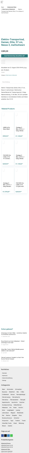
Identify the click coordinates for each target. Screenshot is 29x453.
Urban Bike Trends (7, 423)
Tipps (11, 420)
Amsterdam (10, 389)
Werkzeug (21, 423)
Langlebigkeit (10, 410)
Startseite (4, 373)
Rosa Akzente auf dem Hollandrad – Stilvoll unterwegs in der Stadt (12, 341)
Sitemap (4, 380)
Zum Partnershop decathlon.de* (14, 56)
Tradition (17, 420)
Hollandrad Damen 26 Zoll (7, 445)
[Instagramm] (8, 435)
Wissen (4, 425)
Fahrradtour (5, 399)
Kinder (15, 407)
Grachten (21, 402)
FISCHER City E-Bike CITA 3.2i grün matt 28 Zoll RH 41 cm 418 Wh (20, 186)
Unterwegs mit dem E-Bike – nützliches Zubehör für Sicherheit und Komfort (14, 333)
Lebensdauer (5, 412)
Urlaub (15, 423)
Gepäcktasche (6, 402)
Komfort (21, 407)
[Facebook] (2, 435)
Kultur (3, 410)
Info (11, 407)
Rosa (20, 415)
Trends (24, 420)
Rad (3, 415)
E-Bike (22, 392)
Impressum (4, 375)
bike (18, 392)
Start (2, 7)
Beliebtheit (12, 392)
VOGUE (3, 72)
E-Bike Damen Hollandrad (8, 9)
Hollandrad (5, 407)
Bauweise (4, 392)
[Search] (26, 2)
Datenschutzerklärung (7, 378)
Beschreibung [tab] (6, 82)
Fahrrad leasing (6, 397)
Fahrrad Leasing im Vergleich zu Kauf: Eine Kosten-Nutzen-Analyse (12, 358)
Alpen (3, 389)
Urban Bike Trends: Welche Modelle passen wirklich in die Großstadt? (12, 350)
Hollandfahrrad (17, 405)
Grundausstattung (7, 405)
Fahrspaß (22, 399)
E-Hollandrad (5, 394)
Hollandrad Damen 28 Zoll (7, 447)
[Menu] (2, 2)
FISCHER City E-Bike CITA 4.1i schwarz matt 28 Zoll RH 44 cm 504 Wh (7, 159)
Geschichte (15, 402)
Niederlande (20, 412)
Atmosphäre (18, 389)
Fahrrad (13, 394)
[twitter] (5, 435)
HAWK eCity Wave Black (6, 128)
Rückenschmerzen (7, 418)
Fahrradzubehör (14, 399)
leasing (18, 410)
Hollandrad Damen (6, 443)
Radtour (8, 415)
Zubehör (10, 425)
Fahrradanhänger (20, 394)
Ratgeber (14, 415)
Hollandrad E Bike (11, 7)
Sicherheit (16, 418)
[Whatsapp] (11, 435)
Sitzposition (5, 420)
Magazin (13, 412)
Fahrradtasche (16, 397)
